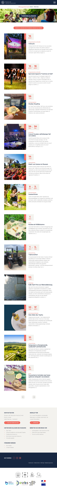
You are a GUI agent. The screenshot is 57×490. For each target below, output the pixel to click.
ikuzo (52, 462)
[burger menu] (54, 2)
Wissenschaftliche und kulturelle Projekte (16, 432)
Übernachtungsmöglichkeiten (39, 432)
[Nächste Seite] (34, 397)
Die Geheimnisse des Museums (13, 436)
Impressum (31, 462)
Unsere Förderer (10, 447)
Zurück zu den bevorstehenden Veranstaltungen (28, 28)
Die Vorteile (8, 445)
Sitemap (42, 462)
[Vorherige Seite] (23, 397)
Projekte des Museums (11, 434)
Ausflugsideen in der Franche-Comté (40, 430)
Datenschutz (37, 462)
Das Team (8, 430)
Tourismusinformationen (38, 434)
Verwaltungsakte (10, 438)
